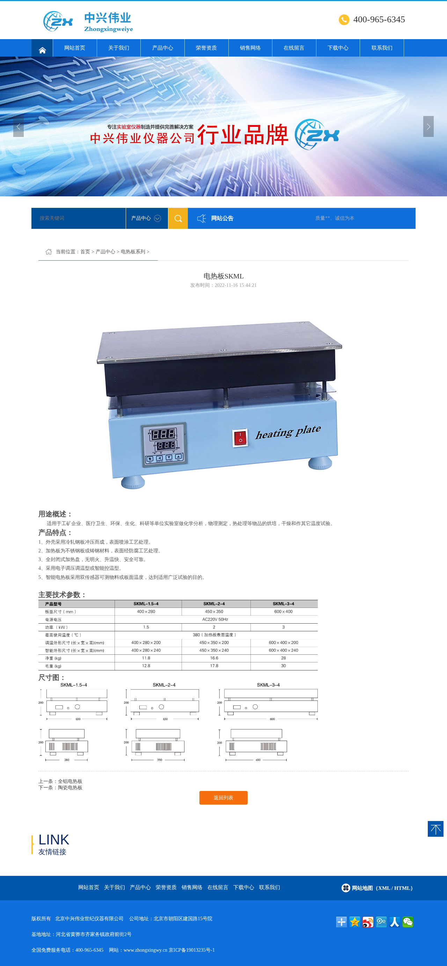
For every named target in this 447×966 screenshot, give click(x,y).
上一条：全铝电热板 (60, 781)
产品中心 (162, 48)
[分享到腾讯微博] (381, 922)
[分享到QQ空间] (354, 922)
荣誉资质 (206, 48)
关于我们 (118, 48)
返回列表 (223, 797)
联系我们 (382, 48)
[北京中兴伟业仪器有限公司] (127, 33)
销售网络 (250, 48)
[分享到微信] (407, 922)
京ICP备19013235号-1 (192, 950)
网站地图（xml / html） (384, 888)
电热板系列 (133, 251)
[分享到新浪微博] (368, 922)
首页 (85, 251)
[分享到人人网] (394, 922)
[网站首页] (42, 48)
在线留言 (294, 48)
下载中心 (338, 48)
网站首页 (74, 48)
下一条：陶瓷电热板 (60, 787)
